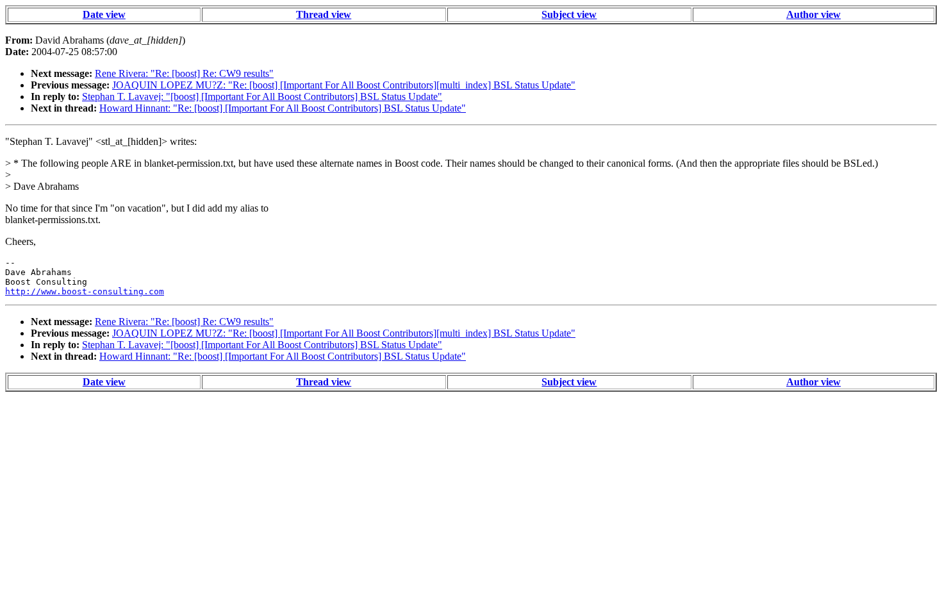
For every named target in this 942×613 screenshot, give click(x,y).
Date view (104, 14)
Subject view (569, 14)
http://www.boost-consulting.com (84, 291)
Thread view (323, 14)
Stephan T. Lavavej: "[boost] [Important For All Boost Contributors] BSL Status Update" (262, 96)
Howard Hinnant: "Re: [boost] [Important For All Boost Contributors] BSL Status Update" (282, 108)
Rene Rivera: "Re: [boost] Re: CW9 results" (184, 73)
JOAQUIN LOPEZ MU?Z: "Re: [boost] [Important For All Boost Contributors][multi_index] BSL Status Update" (343, 85)
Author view (813, 14)
